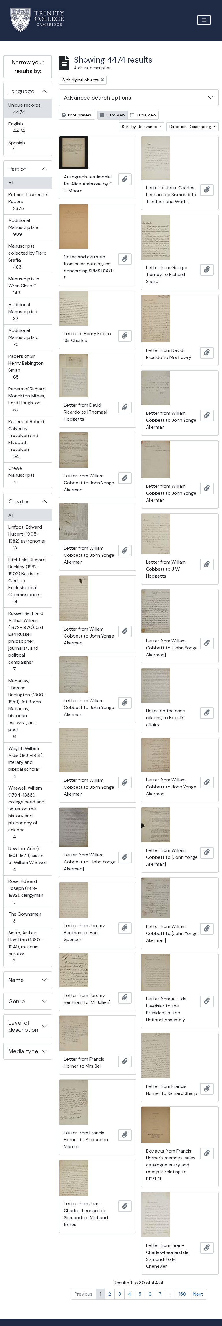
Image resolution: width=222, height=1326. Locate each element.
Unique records (24, 108)
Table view (145, 115)
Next (198, 1294)
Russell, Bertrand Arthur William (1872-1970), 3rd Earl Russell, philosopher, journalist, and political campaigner (25, 641)
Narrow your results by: (28, 67)
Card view (115, 115)
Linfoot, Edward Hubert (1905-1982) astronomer (27, 537)
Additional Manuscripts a (23, 227)
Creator (18, 501)
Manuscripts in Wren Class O (23, 285)
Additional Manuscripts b (23, 311)
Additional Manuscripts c (23, 337)
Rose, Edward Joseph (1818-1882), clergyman (25, 891)
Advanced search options (97, 97)
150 (182, 1294)
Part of (17, 169)
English (23, 127)
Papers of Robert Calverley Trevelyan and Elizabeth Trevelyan (26, 438)
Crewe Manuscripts (21, 475)
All (10, 183)
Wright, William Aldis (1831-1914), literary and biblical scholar (25, 762)
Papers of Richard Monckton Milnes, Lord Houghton (27, 399)
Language (21, 91)
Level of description (23, 1026)
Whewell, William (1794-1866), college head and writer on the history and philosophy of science (26, 812)
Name (16, 980)
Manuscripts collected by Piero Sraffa (27, 256)
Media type (23, 1051)
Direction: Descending (190, 126)
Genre (16, 1001)
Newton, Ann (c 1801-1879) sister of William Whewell (27, 858)
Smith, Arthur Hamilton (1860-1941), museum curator (25, 946)
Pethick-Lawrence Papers (27, 201)
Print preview (79, 115)
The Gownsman (24, 917)
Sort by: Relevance (140, 126)
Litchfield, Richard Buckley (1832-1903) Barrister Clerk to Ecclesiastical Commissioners (27, 580)
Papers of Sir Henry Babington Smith (26, 366)
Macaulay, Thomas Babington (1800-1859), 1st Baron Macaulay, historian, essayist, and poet (27, 708)
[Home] (40, 19)
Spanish (17, 146)
